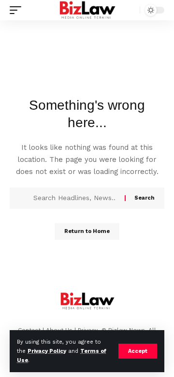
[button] (137, 351)
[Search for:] (75, 198)
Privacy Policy (47, 351)
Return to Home (87, 231)
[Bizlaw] (87, 10)
